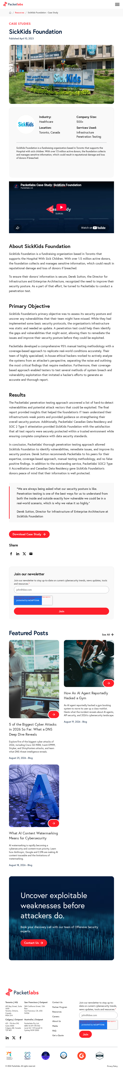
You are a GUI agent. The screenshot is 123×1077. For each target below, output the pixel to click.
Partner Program (59, 1007)
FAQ (54, 1030)
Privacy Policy (112, 1066)
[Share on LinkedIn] (17, 553)
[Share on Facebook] (11, 553)
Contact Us (57, 1002)
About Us (56, 1021)
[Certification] (45, 1056)
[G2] (81, 1056)
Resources (19, 12)
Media (55, 1026)
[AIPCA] (63, 1056)
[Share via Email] (31, 553)
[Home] (10, 13)
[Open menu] (117, 4)
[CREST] (27, 1056)
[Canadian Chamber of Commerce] (9, 1056)
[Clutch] (99, 1056)
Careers (55, 1016)
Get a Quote (58, 1035)
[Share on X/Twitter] (24, 553)
